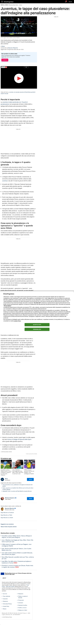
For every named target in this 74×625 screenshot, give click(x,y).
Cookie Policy (17, 321)
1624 (49, 298)
